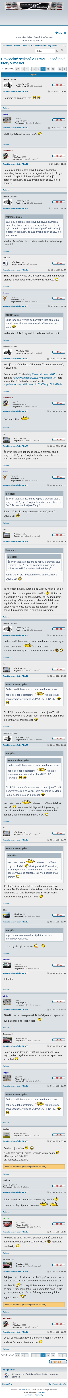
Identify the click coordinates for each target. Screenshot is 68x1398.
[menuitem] (58, 33)
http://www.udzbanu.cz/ (39, 374)
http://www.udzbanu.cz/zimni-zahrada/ (33, 377)
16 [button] (53, 69)
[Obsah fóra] (34, 23)
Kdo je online (9, 1370)
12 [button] (33, 69)
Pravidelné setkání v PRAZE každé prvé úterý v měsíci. (33, 61)
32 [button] (60, 69)
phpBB (25, 1390)
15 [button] (48, 69)
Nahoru (6, 108)
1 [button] (26, 69)
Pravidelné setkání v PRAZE (15, 91)
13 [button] (38, 69)
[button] (17, 69)
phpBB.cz (41, 1392)
